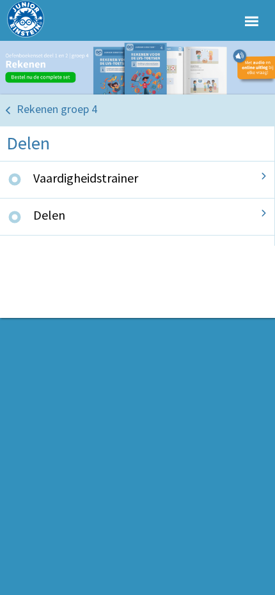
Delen (49, 215)
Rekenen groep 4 (57, 109)
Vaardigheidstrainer (85, 178)
